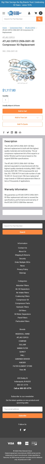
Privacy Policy (22, 269)
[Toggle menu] (3, 13)
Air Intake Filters (22, 293)
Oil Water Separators (22, 314)
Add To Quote (22, 124)
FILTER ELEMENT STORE (22, 366)
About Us (22, 251)
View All (22, 370)
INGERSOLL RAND (22, 334)
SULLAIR (22, 345)
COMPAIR (22, 341)
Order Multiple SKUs (22, 262)
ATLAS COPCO (22, 337)
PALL (23, 355)
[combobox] (22, 18)
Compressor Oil (22, 300)
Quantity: (6, 96)
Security (22, 259)
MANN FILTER (22, 348)
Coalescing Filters (22, 296)
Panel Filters (22, 318)
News (22, 266)
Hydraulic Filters (22, 307)
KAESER (22, 362)
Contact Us (22, 248)
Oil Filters (22, 310)
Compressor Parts (22, 303)
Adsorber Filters (22, 285)
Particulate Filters (22, 321)
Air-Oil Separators (22, 289)
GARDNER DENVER (22, 359)
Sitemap (22, 273)
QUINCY (22, 352)
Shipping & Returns (22, 255)
